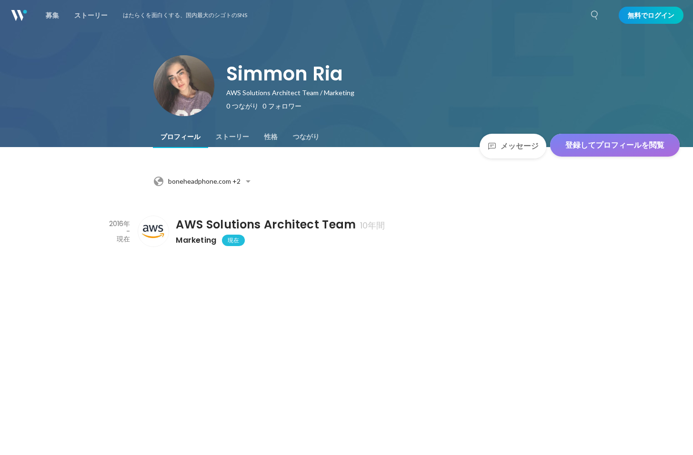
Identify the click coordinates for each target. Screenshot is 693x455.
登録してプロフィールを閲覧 (614, 144)
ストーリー (232, 136)
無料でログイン (651, 15)
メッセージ (520, 145)
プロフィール (181, 136)
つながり (306, 136)
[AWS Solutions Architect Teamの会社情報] (153, 231)
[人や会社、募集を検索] (594, 15)
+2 (204, 181)
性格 (271, 136)
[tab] (180, 136)
